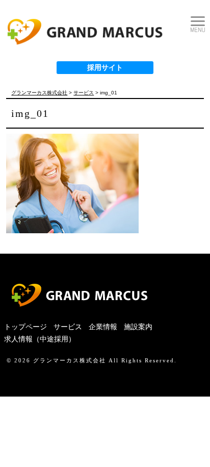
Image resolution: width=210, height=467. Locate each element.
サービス (68, 327)
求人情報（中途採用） (39, 339)
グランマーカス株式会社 (69, 360)
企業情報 (103, 327)
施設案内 (138, 327)
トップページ (25, 327)
